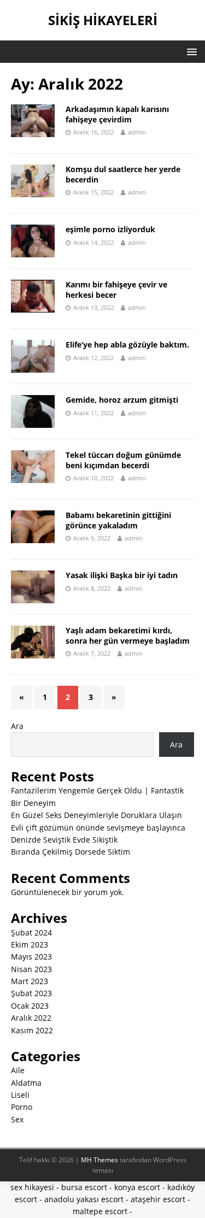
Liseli (20, 1095)
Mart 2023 (29, 981)
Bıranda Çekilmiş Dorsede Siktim (70, 851)
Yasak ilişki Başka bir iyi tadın (122, 575)
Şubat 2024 (31, 932)
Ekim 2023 (29, 944)
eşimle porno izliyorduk (110, 229)
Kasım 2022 (32, 1030)
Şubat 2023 (31, 993)
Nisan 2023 (31, 969)
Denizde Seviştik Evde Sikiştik (64, 839)
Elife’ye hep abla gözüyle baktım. (127, 344)
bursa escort (84, 1187)
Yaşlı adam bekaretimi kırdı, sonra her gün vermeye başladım (128, 635)
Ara (17, 726)
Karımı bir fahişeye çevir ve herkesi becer (116, 289)
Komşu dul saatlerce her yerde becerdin (123, 174)
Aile (18, 1070)
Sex (17, 1119)
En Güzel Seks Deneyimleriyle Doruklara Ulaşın (96, 815)
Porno (21, 1107)
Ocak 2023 (30, 1006)
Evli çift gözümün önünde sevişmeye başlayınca (98, 827)
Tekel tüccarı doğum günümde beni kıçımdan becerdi (123, 460)
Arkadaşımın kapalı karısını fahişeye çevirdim (117, 114)
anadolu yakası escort (84, 1199)
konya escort (137, 1187)
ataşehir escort (158, 1199)
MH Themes (99, 1159)
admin (137, 132)
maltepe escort (100, 1211)
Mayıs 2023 (31, 956)
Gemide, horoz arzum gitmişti (122, 400)
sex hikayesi (32, 1187)
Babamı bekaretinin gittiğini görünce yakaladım (118, 520)
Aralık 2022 (31, 1018)
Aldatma (26, 1083)
